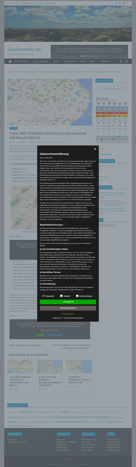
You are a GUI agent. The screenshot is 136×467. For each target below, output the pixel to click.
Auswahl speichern (68, 308)
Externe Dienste (85, 296)
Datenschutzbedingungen (73, 318)
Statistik (66, 296)
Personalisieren (68, 314)
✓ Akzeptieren (68, 302)
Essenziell (50, 296)
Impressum (57, 318)
